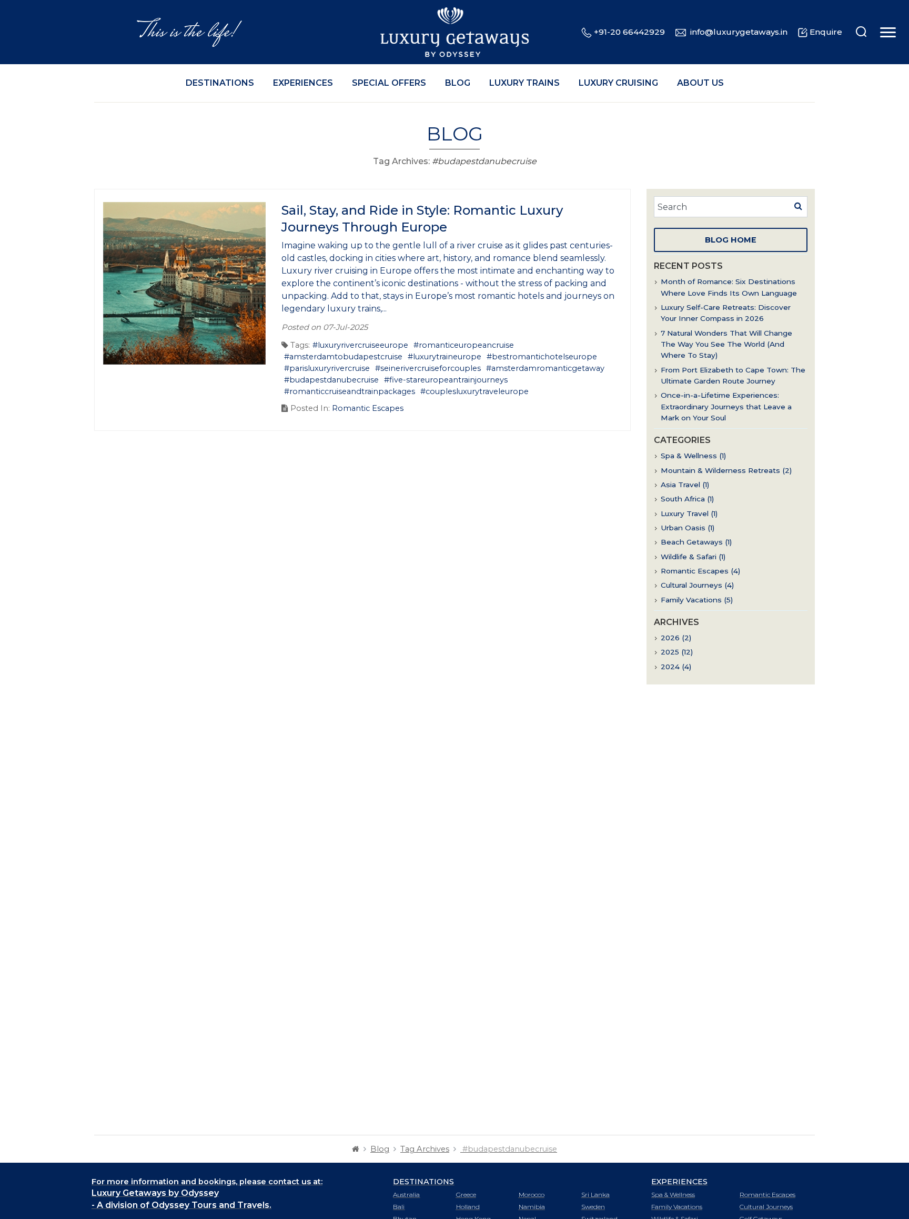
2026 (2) (676, 637)
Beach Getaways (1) (696, 542)
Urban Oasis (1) (687, 527)
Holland (468, 1207)
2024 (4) (676, 666)
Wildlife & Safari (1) (693, 556)
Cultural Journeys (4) (697, 585)
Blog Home (730, 240)
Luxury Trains (524, 83)
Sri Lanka (595, 1194)
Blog (457, 83)
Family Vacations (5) (697, 600)
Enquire (826, 32)
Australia (406, 1194)
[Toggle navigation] (886, 32)
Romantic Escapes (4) (700, 571)
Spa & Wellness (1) (693, 455)
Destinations (220, 83)
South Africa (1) (687, 499)
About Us (700, 83)
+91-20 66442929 (629, 32)
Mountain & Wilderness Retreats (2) (726, 470)
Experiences (303, 83)
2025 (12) (677, 652)
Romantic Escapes (367, 408)
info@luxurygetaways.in (738, 32)
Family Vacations (676, 1207)
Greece (466, 1194)
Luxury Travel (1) (689, 513)
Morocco (531, 1194)
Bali (399, 1207)
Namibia (532, 1207)
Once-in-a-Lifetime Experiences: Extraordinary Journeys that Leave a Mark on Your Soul (726, 406)
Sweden (593, 1207)
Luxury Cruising (618, 83)
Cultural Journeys (766, 1207)
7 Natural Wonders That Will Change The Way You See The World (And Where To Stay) (726, 344)
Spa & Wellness (673, 1194)
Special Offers (389, 83)
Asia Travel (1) (685, 484)
